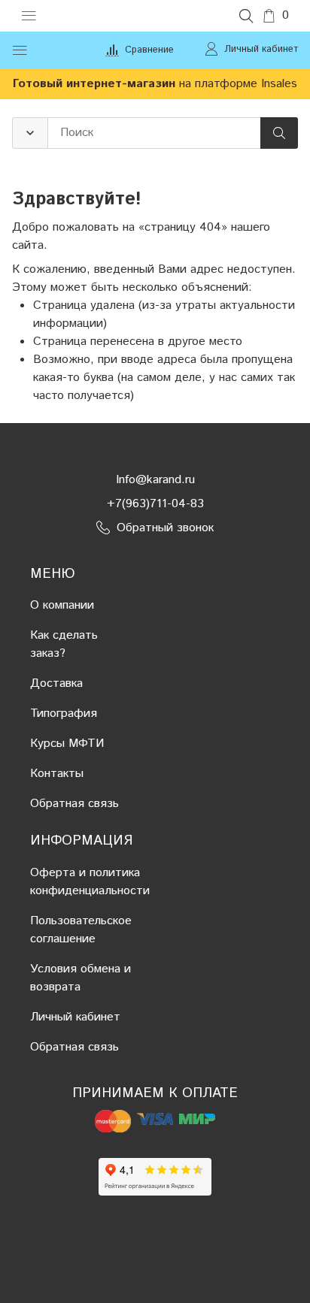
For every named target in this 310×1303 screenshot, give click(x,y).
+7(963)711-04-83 (155, 503)
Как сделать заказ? (64, 644)
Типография (63, 713)
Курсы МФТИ (67, 743)
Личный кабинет (75, 1017)
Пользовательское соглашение (81, 930)
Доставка (56, 683)
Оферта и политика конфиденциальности (90, 881)
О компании (62, 605)
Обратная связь (74, 803)
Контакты (57, 773)
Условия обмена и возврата (80, 978)
